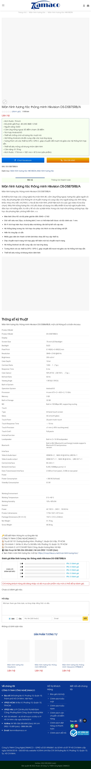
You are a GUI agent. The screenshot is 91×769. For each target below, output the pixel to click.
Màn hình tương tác (37, 12)
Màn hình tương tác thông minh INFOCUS (46, 666)
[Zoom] (5, 102)
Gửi (85, 618)
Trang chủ (22, 12)
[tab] (30, 180)
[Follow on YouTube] (76, 726)
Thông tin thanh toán (61, 180)
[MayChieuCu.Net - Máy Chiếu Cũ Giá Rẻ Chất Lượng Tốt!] (45, 5)
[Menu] (3, 5)
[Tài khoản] (84, 5)
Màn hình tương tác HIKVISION (60, 12)
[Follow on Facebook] (80, 721)
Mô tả (30, 180)
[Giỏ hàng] (88, 5)
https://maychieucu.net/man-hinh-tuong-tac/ (58, 553)
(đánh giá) (16, 111)
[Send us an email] (85, 721)
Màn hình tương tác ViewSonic (15, 666)
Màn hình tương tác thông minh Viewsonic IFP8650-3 (73, 666)
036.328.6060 (22, 723)
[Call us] (72, 726)
